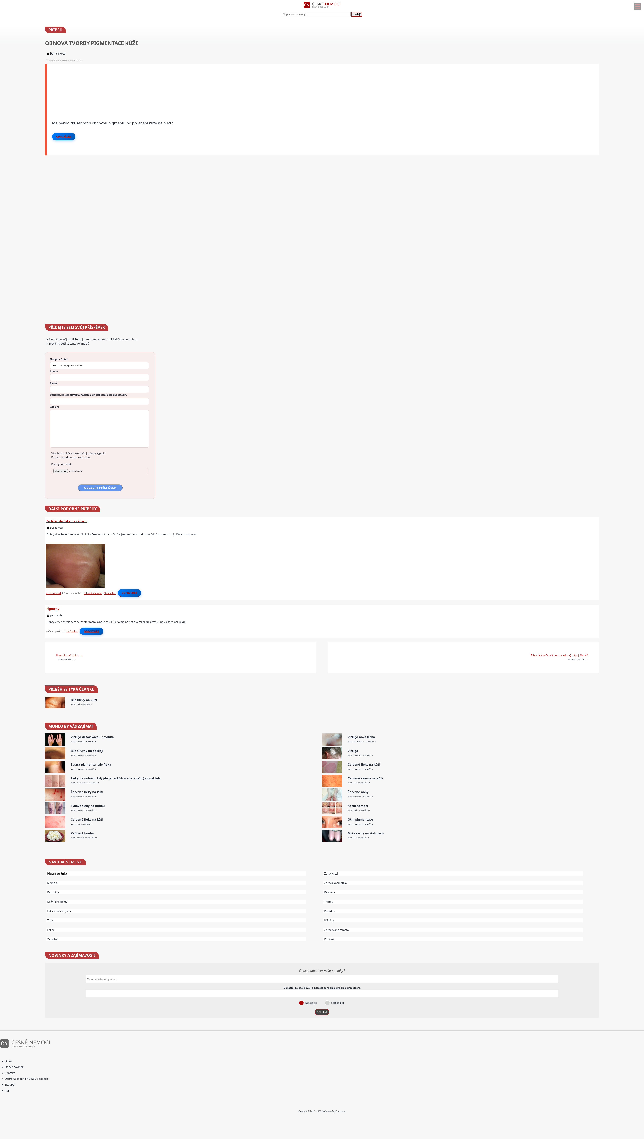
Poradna (329, 911)
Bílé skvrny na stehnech (366, 833)
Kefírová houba (82, 833)
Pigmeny (52, 609)
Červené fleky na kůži (364, 764)
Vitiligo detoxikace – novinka (92, 737)
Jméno (54, 371)
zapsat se (310, 1003)
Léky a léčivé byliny (59, 911)
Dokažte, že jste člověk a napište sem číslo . (88, 394)
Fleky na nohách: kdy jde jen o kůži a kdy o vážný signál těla (116, 778)
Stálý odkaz (110, 592)
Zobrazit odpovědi (93, 592)
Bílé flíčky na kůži (84, 700)
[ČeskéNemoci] (322, 8)
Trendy (328, 902)
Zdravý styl (331, 873)
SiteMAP (10, 1085)
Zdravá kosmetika (335, 883)
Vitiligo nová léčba (361, 737)
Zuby (50, 920)
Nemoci (52, 883)
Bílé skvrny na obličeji (87, 751)
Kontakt (329, 939)
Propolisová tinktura (69, 655)
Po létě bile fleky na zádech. (66, 521)
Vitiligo (353, 751)
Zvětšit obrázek (53, 592)
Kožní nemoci (358, 806)
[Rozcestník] (637, 6)
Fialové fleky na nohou (88, 806)
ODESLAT (322, 1012)
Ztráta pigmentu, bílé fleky (91, 764)
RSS (7, 1090)
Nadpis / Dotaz (59, 359)
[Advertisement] (147, 87)
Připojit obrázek (61, 464)
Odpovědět (64, 136)
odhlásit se (337, 1003)
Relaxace (329, 892)
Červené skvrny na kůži (365, 778)
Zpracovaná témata (336, 930)
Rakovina (53, 892)
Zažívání (52, 939)
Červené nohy (358, 792)
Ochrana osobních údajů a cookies (27, 1079)
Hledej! (357, 14)
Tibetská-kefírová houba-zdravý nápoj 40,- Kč (559, 655)
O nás (8, 1061)
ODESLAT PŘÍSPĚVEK (100, 487)
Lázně (51, 930)
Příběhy (329, 920)
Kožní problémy (57, 902)
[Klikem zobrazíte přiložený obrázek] (75, 587)
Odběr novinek (14, 1067)
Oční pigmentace (360, 820)
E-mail (53, 383)
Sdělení (54, 406)
